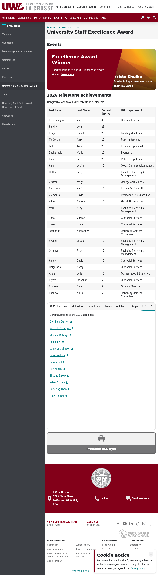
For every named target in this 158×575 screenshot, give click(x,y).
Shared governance (85, 549)
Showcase (7, 115)
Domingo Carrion (59, 321)
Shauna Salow (58, 375)
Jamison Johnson (60, 348)
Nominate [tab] (94, 306)
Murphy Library (42, 17)
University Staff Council (69, 27)
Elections (7, 77)
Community (106, 7)
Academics (24, 17)
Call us (104, 498)
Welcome (7, 34)
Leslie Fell (55, 342)
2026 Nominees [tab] (59, 306)
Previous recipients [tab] (116, 306)
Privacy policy (138, 568)
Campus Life (91, 17)
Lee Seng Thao (58, 389)
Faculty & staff (145, 7)
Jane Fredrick (57, 355)
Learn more (67, 74)
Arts (103, 17)
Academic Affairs (55, 549)
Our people (7, 42)
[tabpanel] (101, 370)
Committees (8, 59)
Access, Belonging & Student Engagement (57, 555)
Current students (86, 7)
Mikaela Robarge (59, 335)
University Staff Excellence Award (19, 85)
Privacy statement (80, 570)
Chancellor (52, 544)
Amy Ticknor (57, 396)
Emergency (135, 544)
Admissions (8, 17)
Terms (5, 94)
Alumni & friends (125, 7)
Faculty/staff (108, 544)
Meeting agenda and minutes (17, 51)
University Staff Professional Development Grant (17, 105)
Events (58, 17)
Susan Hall (56, 362)
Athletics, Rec (73, 17)
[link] (101, 443)
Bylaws (6, 68)
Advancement (83, 544)
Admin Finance (54, 561)
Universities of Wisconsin (83, 555)
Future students (65, 7)
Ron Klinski (56, 369)
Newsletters (8, 124)
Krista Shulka (57, 382)
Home (52, 27)
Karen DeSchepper (60, 328)
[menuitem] (8, 17)
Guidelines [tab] (78, 306)
